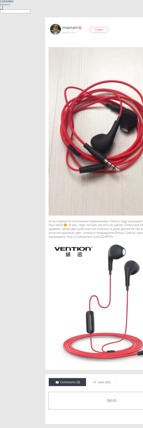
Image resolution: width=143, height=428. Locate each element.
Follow (99, 29)
